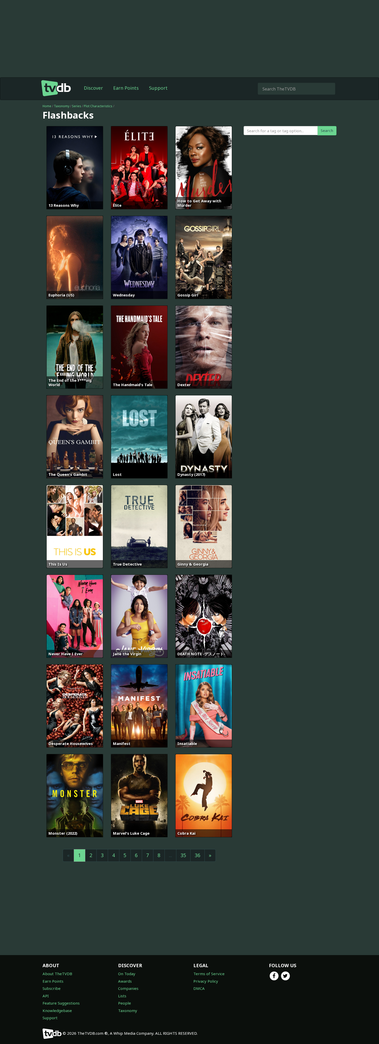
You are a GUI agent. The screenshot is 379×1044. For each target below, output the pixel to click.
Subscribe (52, 988)
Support (158, 88)
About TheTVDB (57, 973)
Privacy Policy (205, 981)
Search (327, 130)
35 (183, 855)
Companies (128, 988)
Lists (122, 995)
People (124, 1003)
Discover (93, 88)
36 (197, 855)
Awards (125, 981)
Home (47, 106)
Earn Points (126, 88)
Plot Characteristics (98, 106)
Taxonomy (61, 106)
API (46, 995)
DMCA (199, 988)
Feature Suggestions (61, 1003)
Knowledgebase (57, 1010)
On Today (126, 973)
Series (76, 106)
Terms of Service (209, 973)
